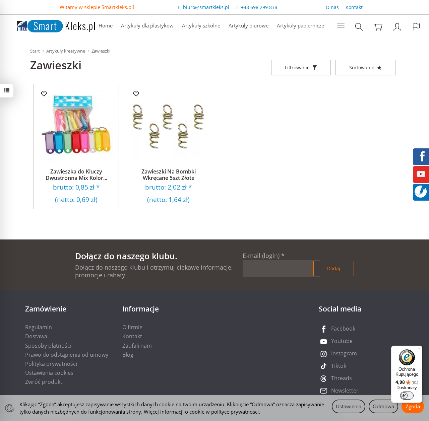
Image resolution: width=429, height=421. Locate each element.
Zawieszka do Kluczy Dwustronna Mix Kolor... (76, 175)
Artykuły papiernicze (300, 25)
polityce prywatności (235, 411)
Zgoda (413, 406)
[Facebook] (421, 155)
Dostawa (36, 336)
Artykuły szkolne (201, 25)
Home (106, 25)
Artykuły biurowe (248, 25)
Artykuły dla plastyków (147, 25)
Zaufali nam (137, 345)
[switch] (407, 396)
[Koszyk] (378, 26)
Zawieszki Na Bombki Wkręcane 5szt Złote (168, 175)
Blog (127, 354)
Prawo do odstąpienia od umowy (66, 354)
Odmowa (383, 406)
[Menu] (418, 350)
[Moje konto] (397, 26)
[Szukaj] (359, 26)
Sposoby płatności (48, 345)
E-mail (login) (261, 256)
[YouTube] (421, 173)
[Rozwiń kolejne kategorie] (340, 25)
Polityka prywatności (51, 363)
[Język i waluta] (416, 26)
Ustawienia (348, 406)
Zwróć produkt (43, 381)
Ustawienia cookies (49, 372)
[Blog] (421, 191)
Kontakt (354, 7)
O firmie (132, 327)
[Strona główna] (49, 24)
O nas (332, 7)
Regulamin (38, 327)
